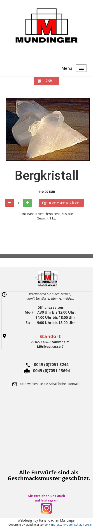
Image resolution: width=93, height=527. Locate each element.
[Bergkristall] (46, 129)
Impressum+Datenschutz (66, 525)
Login (88, 525)
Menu (66, 68)
